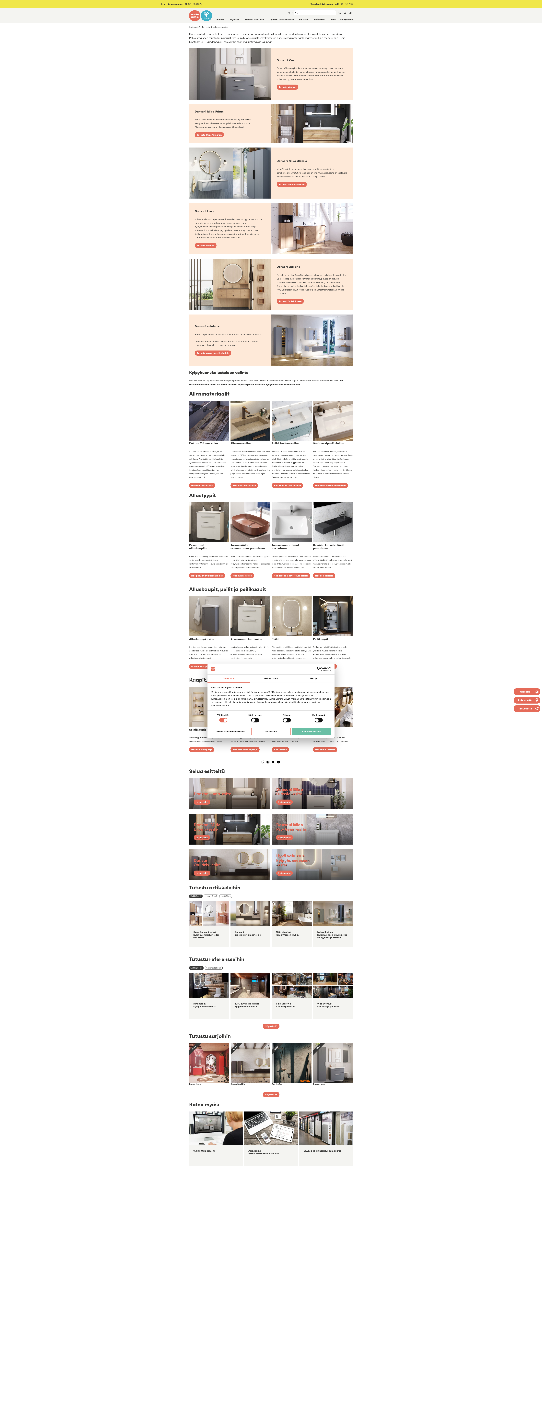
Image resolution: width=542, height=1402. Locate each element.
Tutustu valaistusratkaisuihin (213, 353)
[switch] (255, 720)
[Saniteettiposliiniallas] (333, 421)
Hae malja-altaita (242, 575)
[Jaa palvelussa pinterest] (278, 762)
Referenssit (319, 19)
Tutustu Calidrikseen (290, 301)
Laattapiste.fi (194, 27)
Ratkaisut (304, 19)
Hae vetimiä (280, 749)
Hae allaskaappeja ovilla (204, 666)
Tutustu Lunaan (205, 245)
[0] (345, 12)
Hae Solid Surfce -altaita (287, 485)
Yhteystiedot (346, 19)
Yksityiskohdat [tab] (271, 678)
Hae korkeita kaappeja (245, 749)
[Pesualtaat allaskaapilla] (209, 522)
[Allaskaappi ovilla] (209, 616)
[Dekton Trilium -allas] (209, 421)
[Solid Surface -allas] (292, 421)
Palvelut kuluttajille (254, 19)
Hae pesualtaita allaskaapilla (207, 575)
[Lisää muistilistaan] (263, 762)
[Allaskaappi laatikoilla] (250, 616)
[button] (527, 708)
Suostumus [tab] (228, 678)
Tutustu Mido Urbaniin (209, 134)
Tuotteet (219, 19)
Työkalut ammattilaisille (282, 19)
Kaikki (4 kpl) (195, 896)
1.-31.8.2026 (181, 4)
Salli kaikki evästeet (311, 731)
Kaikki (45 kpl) (196, 968)
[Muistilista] (339, 12)
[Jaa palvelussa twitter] (273, 762)
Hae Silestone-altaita (244, 485)
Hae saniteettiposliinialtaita (330, 485)
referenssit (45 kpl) (213, 968)
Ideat (333, 19)
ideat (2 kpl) (226, 896)
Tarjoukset (234, 19)
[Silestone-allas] (250, 421)
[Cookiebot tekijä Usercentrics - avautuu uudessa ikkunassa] (319, 669)
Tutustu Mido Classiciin (292, 184)
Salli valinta (271, 731)
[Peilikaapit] (333, 616)
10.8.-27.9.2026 (332, 4)
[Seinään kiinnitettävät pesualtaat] (333, 522)
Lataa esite (202, 802)
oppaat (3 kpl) (211, 896)
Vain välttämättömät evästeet (230, 731)
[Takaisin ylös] (537, 1397)
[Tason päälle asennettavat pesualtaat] (250, 522)
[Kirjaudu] (350, 12)
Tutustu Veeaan (287, 87)
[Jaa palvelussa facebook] (268, 762)
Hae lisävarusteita (325, 749)
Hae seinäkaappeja (201, 749)
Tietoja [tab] (313, 678)
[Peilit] (292, 616)
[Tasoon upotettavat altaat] (292, 522)
